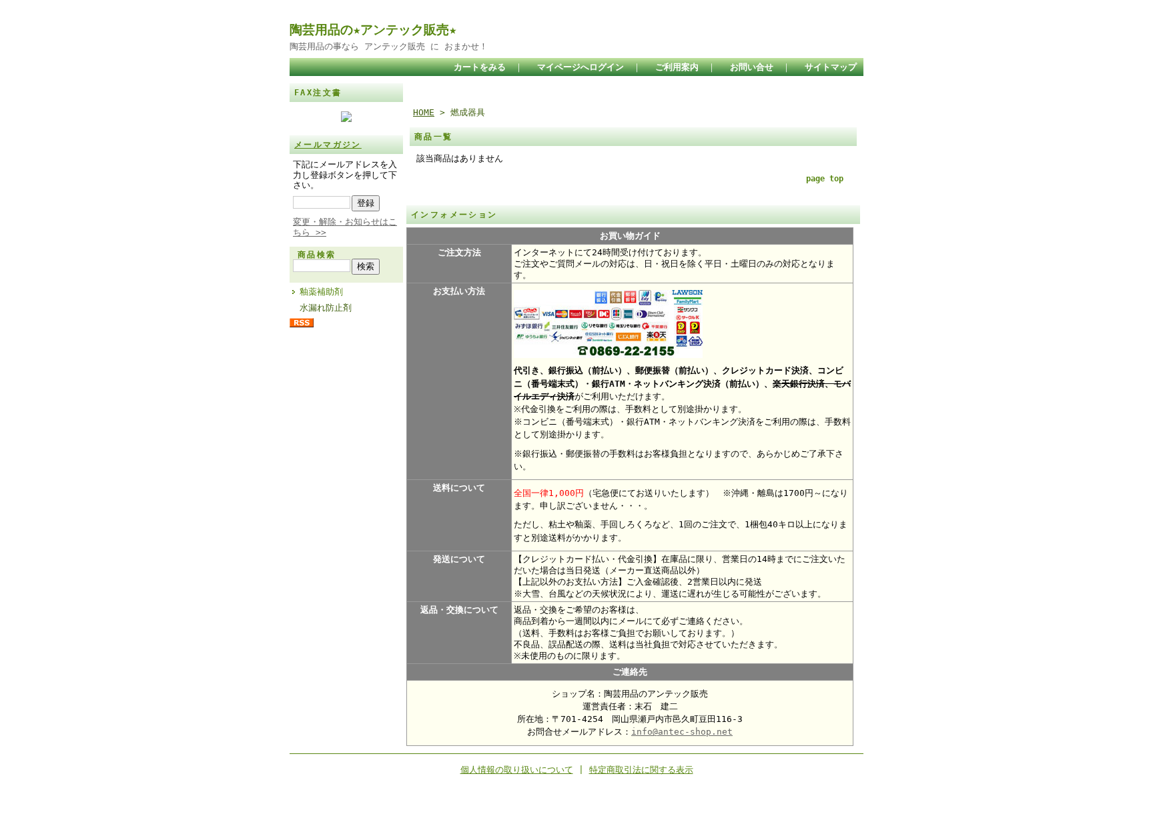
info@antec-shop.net (682, 732)
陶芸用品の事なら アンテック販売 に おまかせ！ (389, 46)
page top (824, 178)
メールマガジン (328, 144)
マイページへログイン (580, 67)
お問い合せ (751, 67)
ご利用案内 (677, 67)
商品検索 (317, 254)
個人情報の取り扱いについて (516, 770)
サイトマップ (831, 67)
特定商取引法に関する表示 (641, 770)
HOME (423, 112)
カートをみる (480, 67)
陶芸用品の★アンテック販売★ (373, 29)
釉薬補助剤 (321, 292)
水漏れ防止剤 (326, 308)
